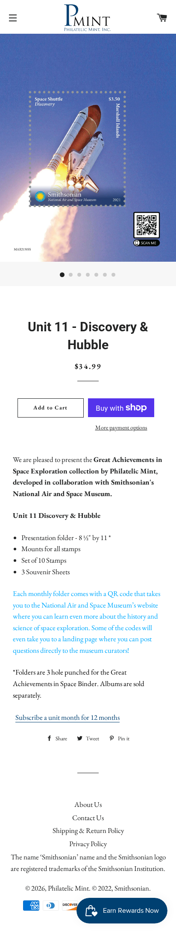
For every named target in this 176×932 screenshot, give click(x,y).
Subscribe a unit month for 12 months (67, 717)
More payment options (121, 427)
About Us (88, 804)
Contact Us (88, 817)
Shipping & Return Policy (88, 830)
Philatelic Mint (68, 888)
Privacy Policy (88, 843)
